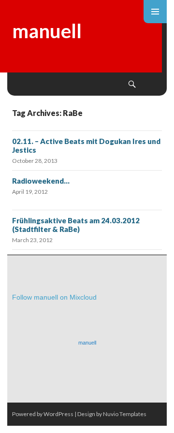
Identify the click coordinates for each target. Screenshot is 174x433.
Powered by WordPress (42, 414)
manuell (47, 31)
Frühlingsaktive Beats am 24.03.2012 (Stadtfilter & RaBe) (76, 224)
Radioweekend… (41, 180)
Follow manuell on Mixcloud (54, 297)
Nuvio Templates (124, 414)
